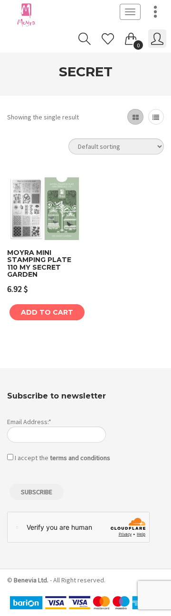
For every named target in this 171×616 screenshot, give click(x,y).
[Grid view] (135, 117)
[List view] (156, 117)
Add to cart (47, 312)
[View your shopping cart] (131, 37)
